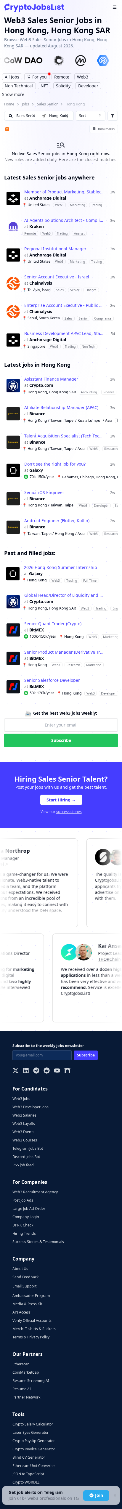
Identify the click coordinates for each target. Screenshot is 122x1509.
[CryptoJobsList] (34, 7)
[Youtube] (57, 1071)
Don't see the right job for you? (55, 464)
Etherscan (21, 1364)
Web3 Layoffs (23, 1123)
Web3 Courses (24, 1140)
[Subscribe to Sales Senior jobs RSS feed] (6, 128)
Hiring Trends (24, 1233)
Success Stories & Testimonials (38, 1241)
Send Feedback (25, 1276)
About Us (20, 1268)
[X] (15, 1071)
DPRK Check (22, 1225)
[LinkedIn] (26, 1071)
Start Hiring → (61, 800)
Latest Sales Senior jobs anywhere (49, 177)
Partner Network (26, 1397)
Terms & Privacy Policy (30, 1337)
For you (39, 77)
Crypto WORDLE (26, 1482)
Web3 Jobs (21, 1098)
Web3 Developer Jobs (30, 1106)
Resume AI (21, 1388)
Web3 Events (23, 1131)
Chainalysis (40, 283)
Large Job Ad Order (28, 1208)
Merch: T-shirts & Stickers (34, 1328)
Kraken (36, 226)
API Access (21, 1312)
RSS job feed (23, 1165)
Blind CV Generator (28, 1457)
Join (99, 1495)
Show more (13, 94)
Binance (37, 414)
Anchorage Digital (47, 198)
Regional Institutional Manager (55, 249)
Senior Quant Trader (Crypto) (52, 624)
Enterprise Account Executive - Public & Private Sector (64, 305)
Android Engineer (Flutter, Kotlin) (56, 521)
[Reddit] (47, 1071)
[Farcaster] (67, 1071)
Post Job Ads (22, 1200)
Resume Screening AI (30, 1380)
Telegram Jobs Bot (27, 1148)
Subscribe (61, 740)
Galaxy (36, 470)
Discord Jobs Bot (26, 1156)
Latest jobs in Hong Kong (37, 364)
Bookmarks (106, 129)
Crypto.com (41, 385)
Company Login (25, 1216)
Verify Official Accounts (32, 1320)
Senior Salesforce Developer (52, 680)
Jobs (25, 104)
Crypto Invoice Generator (33, 1449)
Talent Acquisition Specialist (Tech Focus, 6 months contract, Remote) (64, 436)
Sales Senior (47, 104)
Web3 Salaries (24, 1115)
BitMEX (36, 630)
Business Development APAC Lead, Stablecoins (64, 333)
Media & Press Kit (27, 1303)
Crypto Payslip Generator (33, 1440)
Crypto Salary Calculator (32, 1424)
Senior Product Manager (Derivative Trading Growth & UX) (64, 652)
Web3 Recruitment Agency (35, 1191)
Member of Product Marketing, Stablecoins (64, 192)
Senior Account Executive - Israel (56, 277)
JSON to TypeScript (28, 1473)
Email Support (24, 1286)
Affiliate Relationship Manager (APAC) (61, 407)
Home (9, 104)
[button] (67, 116)
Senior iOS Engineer (44, 492)
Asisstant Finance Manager (51, 379)
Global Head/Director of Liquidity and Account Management (64, 595)
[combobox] (90, 116)
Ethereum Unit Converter (33, 1465)
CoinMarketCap (25, 1372)
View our (61, 811)
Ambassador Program (31, 1295)
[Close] (115, 1496)
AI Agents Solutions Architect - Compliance (64, 220)
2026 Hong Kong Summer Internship (60, 567)
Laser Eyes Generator (30, 1432)
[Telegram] (36, 1071)
